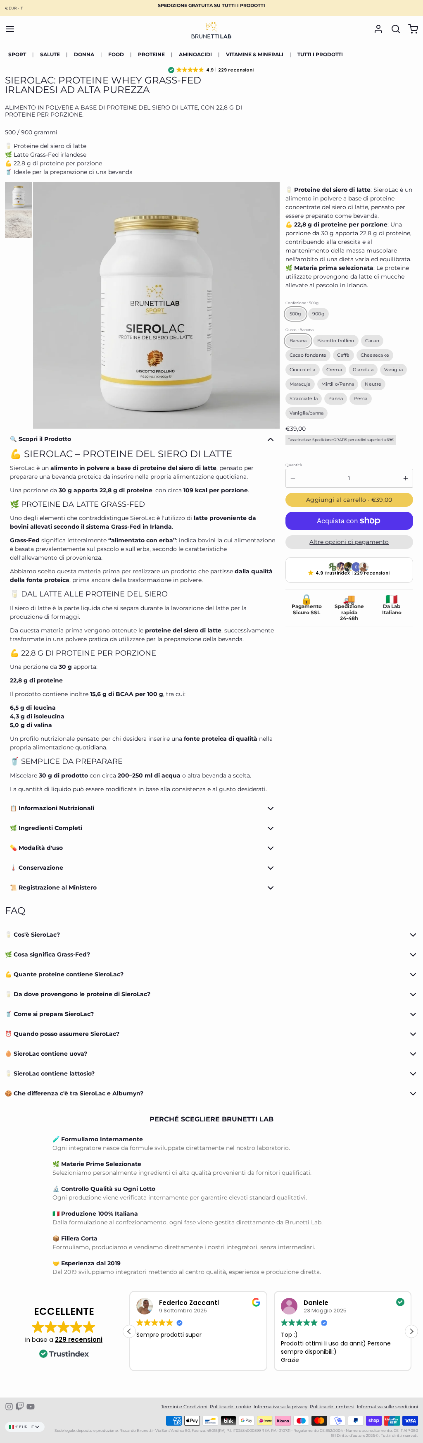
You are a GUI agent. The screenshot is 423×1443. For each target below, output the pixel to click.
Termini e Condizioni (184, 1407)
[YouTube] (30, 1406)
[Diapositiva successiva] (269, 305)
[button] (211, 70)
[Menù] (12, 28)
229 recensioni (78, 1339)
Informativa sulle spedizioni (387, 1407)
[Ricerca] (393, 29)
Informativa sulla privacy (280, 1407)
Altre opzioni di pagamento (349, 542)
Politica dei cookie (230, 1407)
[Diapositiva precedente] (44, 305)
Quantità (293, 465)
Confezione (301, 303)
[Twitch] (20, 1406)
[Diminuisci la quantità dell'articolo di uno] (293, 478)
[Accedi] (375, 29)
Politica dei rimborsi (332, 1407)
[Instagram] (9, 1406)
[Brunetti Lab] (211, 29)
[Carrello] (410, 28)
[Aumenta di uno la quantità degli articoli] (406, 478)
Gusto (299, 329)
